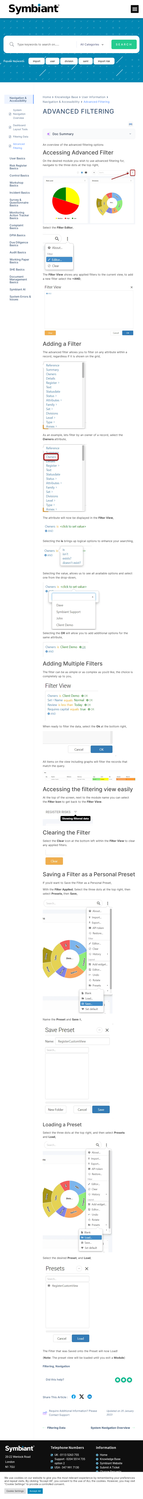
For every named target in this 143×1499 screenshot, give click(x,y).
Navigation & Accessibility (61, 101)
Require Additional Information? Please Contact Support (73, 1413)
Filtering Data (56, 1427)
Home (47, 97)
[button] (135, 9)
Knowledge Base (66, 97)
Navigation (62, 1366)
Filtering (48, 1366)
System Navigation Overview (110, 1427)
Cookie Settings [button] (15, 1491)
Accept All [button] (35, 1491)
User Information (94, 97)
